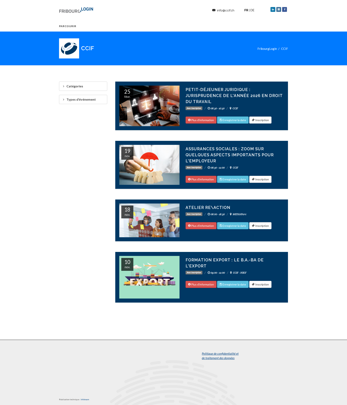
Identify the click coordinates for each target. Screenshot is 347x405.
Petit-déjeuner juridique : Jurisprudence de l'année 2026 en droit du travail (234, 95)
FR (246, 10)
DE (252, 10)
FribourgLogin (267, 48)
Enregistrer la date (234, 120)
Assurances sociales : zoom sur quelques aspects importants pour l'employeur (230, 154)
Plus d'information (202, 120)
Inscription (262, 120)
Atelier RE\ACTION (208, 207)
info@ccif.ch (225, 10)
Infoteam (85, 399)
